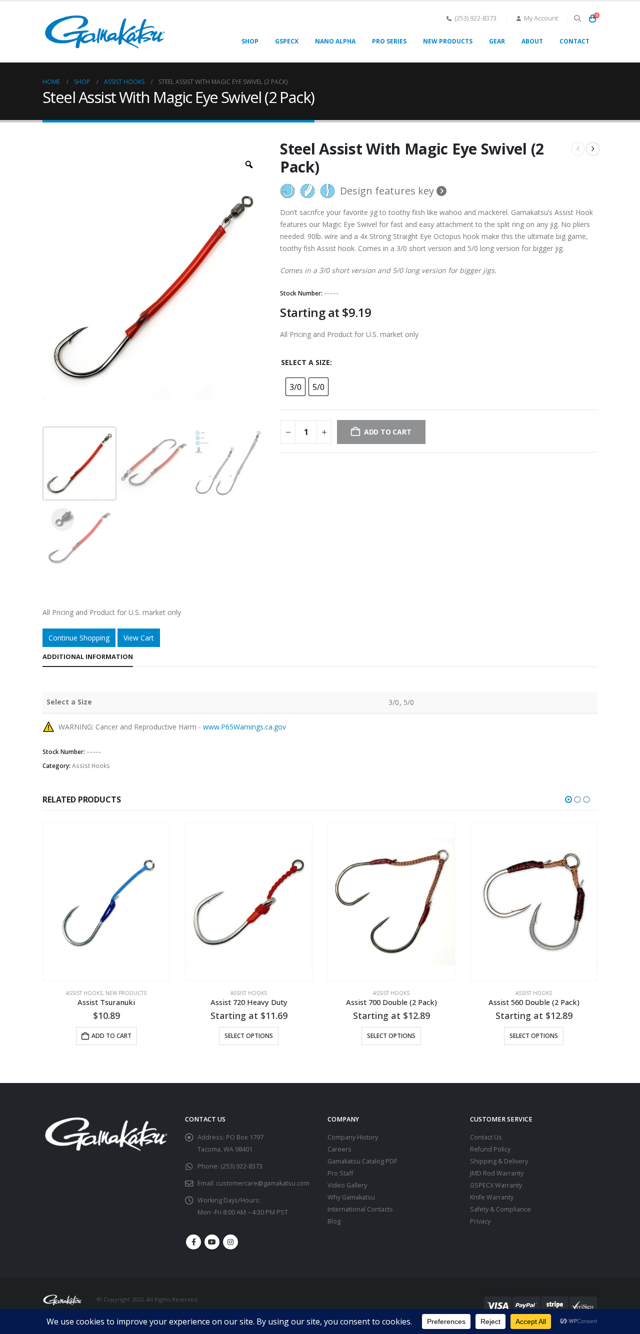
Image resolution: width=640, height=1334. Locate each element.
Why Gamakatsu (351, 1197)
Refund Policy (490, 1149)
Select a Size (305, 362)
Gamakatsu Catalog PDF (362, 1161)
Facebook (193, 1242)
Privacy (480, 1221)
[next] (593, 149)
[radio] (295, 387)
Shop (250, 41)
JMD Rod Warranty (497, 1173)
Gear (497, 41)
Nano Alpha (335, 41)
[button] (577, 18)
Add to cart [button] (112, 1036)
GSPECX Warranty (496, 1185)
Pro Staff (340, 1173)
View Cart (139, 637)
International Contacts (360, 1209)
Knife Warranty (492, 1197)
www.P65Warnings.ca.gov (244, 727)
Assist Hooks (91, 766)
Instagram (230, 1242)
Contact (575, 41)
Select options (248, 1036)
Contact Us (486, 1137)
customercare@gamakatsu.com (263, 1183)
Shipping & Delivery (499, 1161)
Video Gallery (347, 1185)
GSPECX (286, 41)
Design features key (388, 191)
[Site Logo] (105, 32)
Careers (340, 1149)
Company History (353, 1137)
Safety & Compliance (500, 1209)
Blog (334, 1221)
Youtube (212, 1242)
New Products (447, 41)
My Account (541, 18)
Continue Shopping (79, 637)
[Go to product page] (106, 901)
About (532, 41)
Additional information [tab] (87, 656)
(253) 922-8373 (475, 18)
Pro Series (389, 41)
